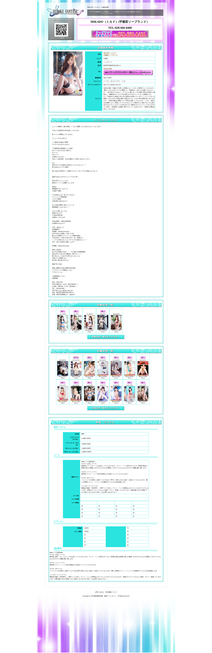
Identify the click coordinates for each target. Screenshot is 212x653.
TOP (92, 11)
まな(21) (102, 314)
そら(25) (76, 314)
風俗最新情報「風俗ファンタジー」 (106, 596)
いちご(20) (143, 385)
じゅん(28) (89, 385)
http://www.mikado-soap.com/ (112, 84)
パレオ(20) (62, 314)
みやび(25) (62, 360)
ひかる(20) (102, 360)
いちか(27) (89, 360)
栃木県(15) (98, 11)
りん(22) (129, 360)
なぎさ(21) (143, 360)
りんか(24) (116, 385)
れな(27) (102, 385)
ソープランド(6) (108, 13)
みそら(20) (129, 385)
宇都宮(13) (106, 11)
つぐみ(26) (89, 314)
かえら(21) (62, 385)
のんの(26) (76, 385)
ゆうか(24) (76, 360)
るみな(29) (116, 314)
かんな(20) (116, 360)
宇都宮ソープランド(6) (121, 11)
